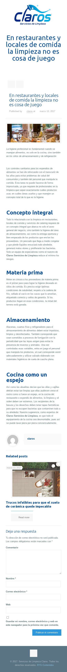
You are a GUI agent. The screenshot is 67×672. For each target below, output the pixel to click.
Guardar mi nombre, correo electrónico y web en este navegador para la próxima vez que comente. (32, 623)
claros (30, 111)
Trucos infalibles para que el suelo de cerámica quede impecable (33, 504)
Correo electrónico (16, 591)
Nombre (11, 578)
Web (8, 604)
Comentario (12, 547)
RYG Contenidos (45, 665)
